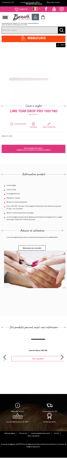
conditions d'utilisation (56, 444)
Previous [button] (5, 357)
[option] (33, 3)
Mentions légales (9, 433)
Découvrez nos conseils (32, 248)
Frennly (56, 433)
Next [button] (62, 357)
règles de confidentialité (36, 444)
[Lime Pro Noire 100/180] (33, 339)
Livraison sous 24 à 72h (49, 411)
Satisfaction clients (49, 422)
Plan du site (23, 433)
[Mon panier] (43, 17)
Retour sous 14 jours (17, 411)
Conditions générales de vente (40, 433)
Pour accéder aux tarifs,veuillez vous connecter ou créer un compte (33, 149)
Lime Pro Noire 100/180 (33, 350)
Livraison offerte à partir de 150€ (17, 422)
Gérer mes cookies (33, 436)
